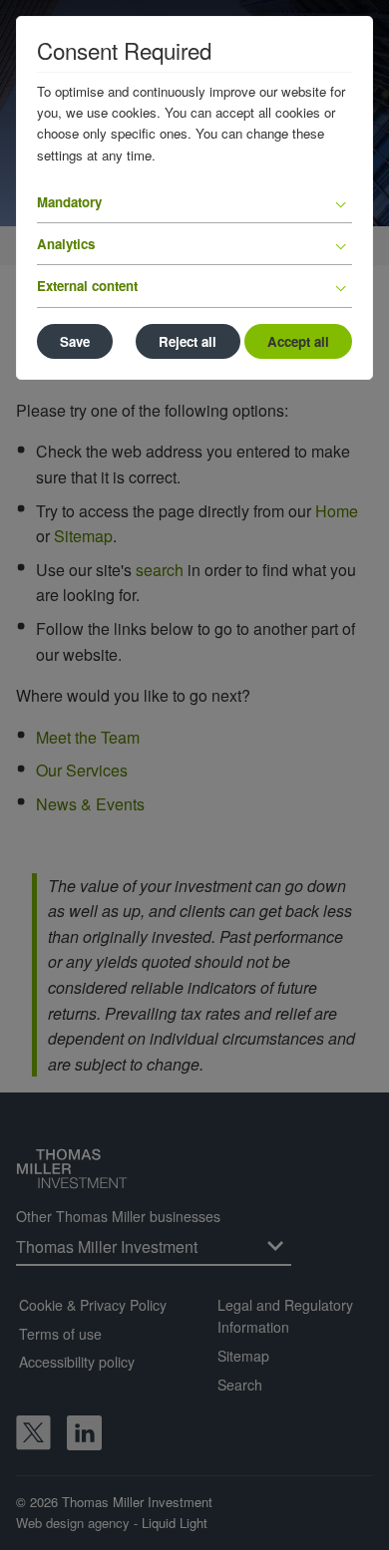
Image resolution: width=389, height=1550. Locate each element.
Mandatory (69, 201)
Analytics (66, 243)
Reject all (187, 341)
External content (87, 285)
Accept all (298, 341)
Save (75, 341)
